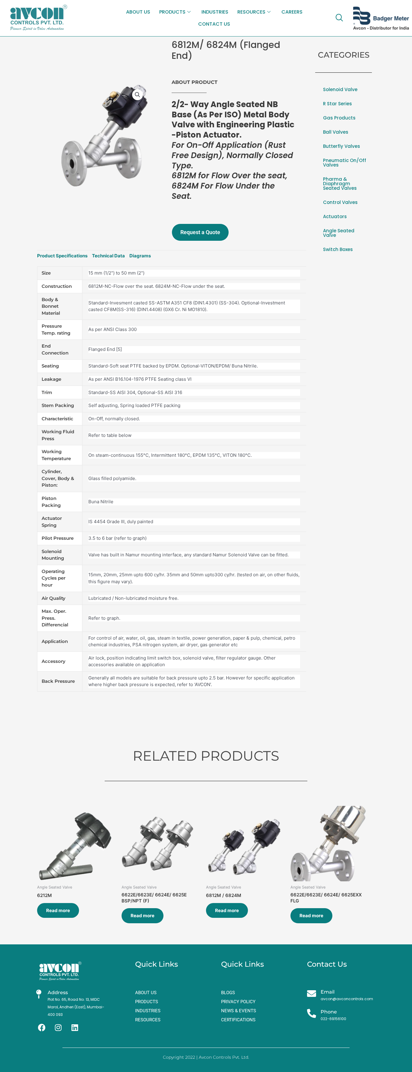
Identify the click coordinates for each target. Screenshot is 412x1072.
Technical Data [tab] (108, 256)
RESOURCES (251, 11)
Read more (58, 910)
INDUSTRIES (214, 11)
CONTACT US (214, 24)
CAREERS (292, 11)
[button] (137, 94)
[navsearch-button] (339, 18)
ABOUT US (138, 11)
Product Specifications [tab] (62, 256)
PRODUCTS (172, 11)
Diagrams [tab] (140, 256)
